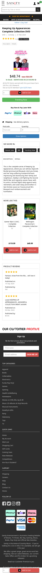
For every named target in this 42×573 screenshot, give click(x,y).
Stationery (6, 417)
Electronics (6, 379)
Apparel (5, 369)
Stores (4, 491)
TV (3, 424)
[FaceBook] (4, 504)
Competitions (7, 459)
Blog (4, 484)
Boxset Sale (9, 150)
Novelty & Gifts (7, 410)
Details (14, 44)
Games (4, 386)
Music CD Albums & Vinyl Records (15, 403)
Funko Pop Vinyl (8, 383)
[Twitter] (9, 504)
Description (6, 44)
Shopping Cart (7, 445)
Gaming (5, 390)
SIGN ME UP (32, 354)
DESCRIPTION (8, 159)
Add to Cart (26, 93)
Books (6, 20)
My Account (6, 439)
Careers (5, 477)
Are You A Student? (9, 462)
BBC (19, 150)
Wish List (5, 442)
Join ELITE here (25, 88)
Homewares (6, 396)
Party (4, 413)
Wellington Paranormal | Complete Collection (30, 224)
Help (4, 481)
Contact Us (6, 487)
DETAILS (17, 159)
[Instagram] (14, 504)
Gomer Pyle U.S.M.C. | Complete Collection (11, 224)
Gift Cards (6, 449)
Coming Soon (7, 452)
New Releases (7, 456)
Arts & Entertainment (20, 20)
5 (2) (17, 39)
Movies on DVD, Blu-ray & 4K (13, 400)
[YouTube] (18, 504)
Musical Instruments (10, 407)
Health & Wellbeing (9, 393)
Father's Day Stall (21, 22)
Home (4, 435)
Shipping (5, 474)
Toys (3, 420)
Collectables (6, 376)
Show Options (21, 136)
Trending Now (30, 150)
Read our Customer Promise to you (21, 562)
